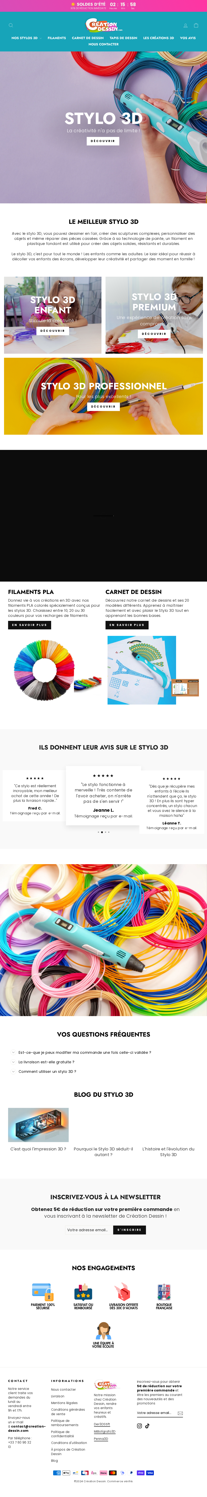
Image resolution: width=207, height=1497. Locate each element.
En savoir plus (29, 625)
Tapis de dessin (123, 38)
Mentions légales (64, 1403)
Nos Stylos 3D (25, 38)
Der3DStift (102, 1424)
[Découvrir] (52, 315)
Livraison (57, 1396)
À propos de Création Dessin (68, 1451)
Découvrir (103, 141)
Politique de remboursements (65, 1423)
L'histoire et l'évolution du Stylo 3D (169, 1151)
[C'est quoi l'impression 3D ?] (38, 1125)
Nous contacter (103, 44)
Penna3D (101, 1439)
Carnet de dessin (88, 38)
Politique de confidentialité (62, 1434)
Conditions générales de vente (68, 1411)
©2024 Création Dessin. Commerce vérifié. (103, 1481)
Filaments (57, 38)
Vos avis (188, 38)
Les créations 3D (158, 38)
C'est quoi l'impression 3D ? (38, 1149)
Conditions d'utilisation (69, 1443)
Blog (54, 1461)
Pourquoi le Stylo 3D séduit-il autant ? (103, 1151)
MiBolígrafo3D (105, 1431)
